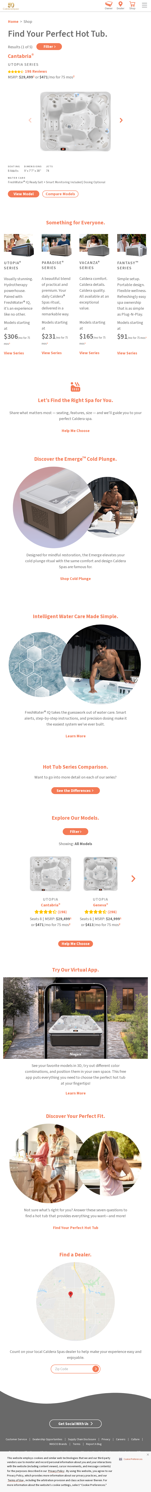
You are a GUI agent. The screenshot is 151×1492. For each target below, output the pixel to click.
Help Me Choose (76, 431)
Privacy (106, 1439)
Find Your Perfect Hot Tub (75, 1228)
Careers (120, 1439)
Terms (76, 1444)
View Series (14, 353)
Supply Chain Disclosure (82, 1439)
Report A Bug (94, 1444)
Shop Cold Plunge (75, 579)
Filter (48, 46)
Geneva (100, 905)
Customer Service (16, 1439)
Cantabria (21, 56)
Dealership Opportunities (47, 1439)
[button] (130, 1459)
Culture (135, 1439)
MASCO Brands (58, 1444)
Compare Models (60, 194)
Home (13, 21)
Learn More (75, 736)
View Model (24, 194)
